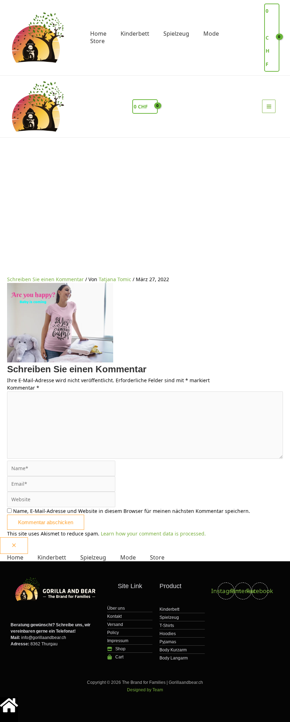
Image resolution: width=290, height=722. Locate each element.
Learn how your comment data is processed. (153, 533)
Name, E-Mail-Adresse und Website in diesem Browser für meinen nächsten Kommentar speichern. (131, 511)
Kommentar (23, 387)
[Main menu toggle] (269, 106)
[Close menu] (14, 545)
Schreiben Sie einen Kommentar (45, 279)
